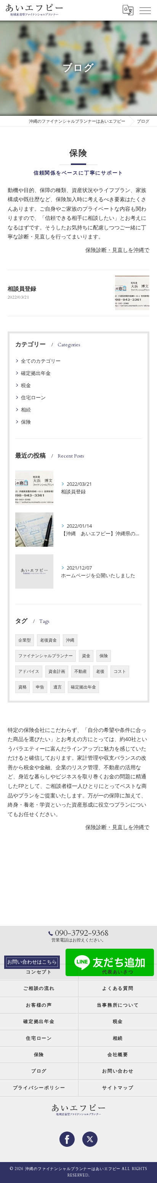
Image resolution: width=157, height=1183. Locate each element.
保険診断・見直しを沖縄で (117, 249)
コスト (120, 671)
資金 (86, 655)
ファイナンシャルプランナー (45, 655)
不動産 (80, 671)
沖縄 (70, 640)
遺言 (57, 687)
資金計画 (56, 671)
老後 (100, 671)
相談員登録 (22, 289)
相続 (26, 409)
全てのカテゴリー (41, 360)
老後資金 (48, 640)
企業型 (24, 640)
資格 (22, 687)
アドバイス (28, 671)
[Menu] (145, 10)
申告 (40, 687)
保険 (26, 421)
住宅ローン (33, 397)
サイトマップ (118, 1088)
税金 (26, 385)
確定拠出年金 (36, 373)
